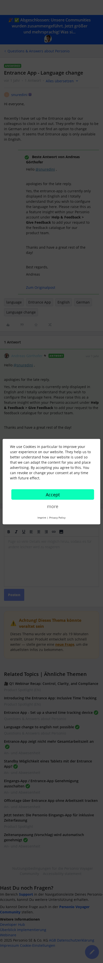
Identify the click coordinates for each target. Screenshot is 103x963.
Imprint (42, 517)
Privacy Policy (57, 517)
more (52, 506)
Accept (53, 494)
